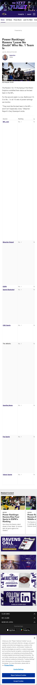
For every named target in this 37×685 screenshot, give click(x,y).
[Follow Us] (18, 598)
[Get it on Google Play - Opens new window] (25, 630)
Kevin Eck (12, 55)
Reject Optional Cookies (18, 675)
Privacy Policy (8, 665)
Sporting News (8, 405)
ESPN (5, 286)
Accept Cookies (19, 681)
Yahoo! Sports (7, 474)
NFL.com (6, 122)
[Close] (34, 638)
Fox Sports (6, 437)
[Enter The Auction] (18, 580)
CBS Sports (6, 325)
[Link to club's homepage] (4, 13)
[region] (18, 660)
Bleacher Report (8, 242)
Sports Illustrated (8, 289)
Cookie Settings (18, 669)
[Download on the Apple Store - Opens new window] (11, 630)
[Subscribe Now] (18, 544)
